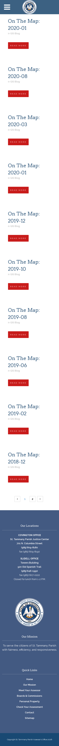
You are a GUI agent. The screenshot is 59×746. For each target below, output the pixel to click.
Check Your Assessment (29, 707)
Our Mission (29, 684)
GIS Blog (15, 33)
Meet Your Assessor (29, 690)
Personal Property (29, 701)
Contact (29, 712)
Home (29, 679)
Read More (18, 45)
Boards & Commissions (29, 696)
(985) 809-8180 (29, 547)
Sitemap (29, 718)
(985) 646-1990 (29, 571)
